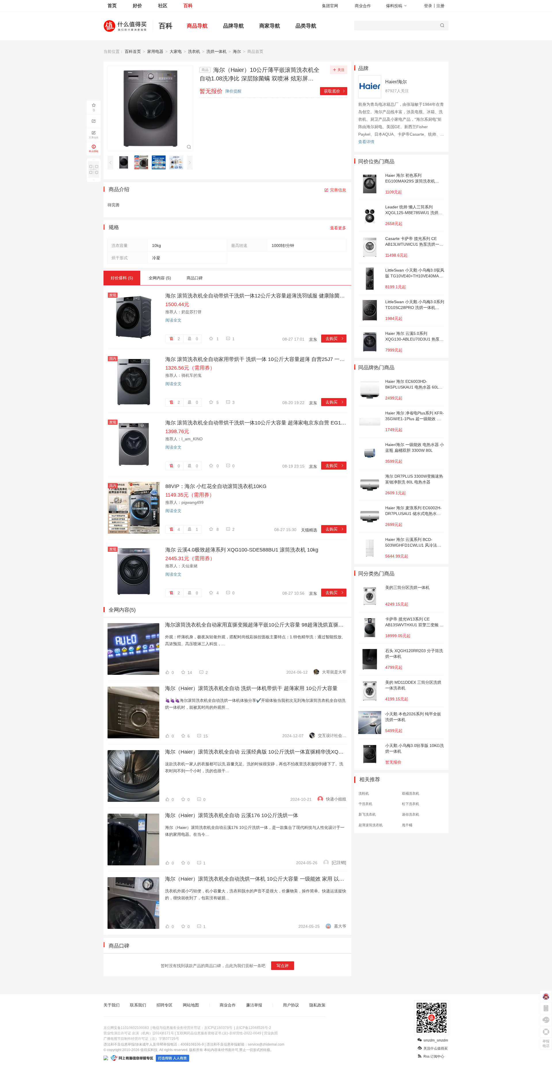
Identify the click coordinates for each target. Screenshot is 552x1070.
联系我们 (138, 1005)
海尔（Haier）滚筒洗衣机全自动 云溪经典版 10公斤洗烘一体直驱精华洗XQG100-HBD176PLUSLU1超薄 (255, 752)
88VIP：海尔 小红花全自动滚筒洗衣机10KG (216, 486)
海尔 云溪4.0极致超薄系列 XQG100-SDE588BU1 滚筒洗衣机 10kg (241, 550)
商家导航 (269, 26)
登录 (428, 5)
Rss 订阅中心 (433, 1056)
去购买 (334, 338)
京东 (313, 339)
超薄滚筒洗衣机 (371, 825)
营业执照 (271, 1033)
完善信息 (338, 190)
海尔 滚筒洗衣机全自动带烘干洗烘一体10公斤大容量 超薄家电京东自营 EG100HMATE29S (255, 423)
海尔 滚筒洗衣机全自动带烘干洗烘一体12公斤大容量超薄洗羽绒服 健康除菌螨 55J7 (255, 296)
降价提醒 (233, 91)
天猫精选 (309, 530)
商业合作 (363, 5)
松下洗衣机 (410, 804)
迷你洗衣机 (410, 814)
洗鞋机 (364, 794)
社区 (162, 5)
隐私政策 (317, 1005)
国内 (112, 359)
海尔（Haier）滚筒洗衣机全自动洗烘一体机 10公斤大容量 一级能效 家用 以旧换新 (255, 879)
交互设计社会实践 (332, 735)
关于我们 (111, 1005)
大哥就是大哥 (334, 672)
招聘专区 (164, 1005)
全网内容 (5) (160, 278)
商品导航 (197, 26)
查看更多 (338, 228)
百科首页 (133, 51)
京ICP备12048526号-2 (253, 1028)
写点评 (283, 965)
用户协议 (291, 1005)
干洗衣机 (365, 804)
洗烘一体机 (216, 51)
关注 (341, 70)
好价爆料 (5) (122, 278)
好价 (137, 5)
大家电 (176, 51)
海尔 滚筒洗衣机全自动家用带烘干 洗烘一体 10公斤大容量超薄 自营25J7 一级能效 (255, 359)
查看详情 (366, 141)
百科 (188, 5)
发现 (112, 295)
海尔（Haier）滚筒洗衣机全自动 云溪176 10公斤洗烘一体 (231, 815)
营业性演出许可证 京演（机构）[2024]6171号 (138, 1033)
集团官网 (330, 5)
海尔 (237, 51)
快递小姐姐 (336, 799)
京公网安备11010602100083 (126, 1028)
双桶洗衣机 (410, 794)
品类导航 (306, 26)
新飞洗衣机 (367, 814)
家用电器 (155, 51)
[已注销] (339, 862)
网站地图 (191, 1005)
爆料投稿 (394, 5)
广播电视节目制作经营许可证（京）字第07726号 (141, 1039)
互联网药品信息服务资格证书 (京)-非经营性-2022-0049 (219, 1033)
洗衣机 (194, 51)
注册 (440, 5)
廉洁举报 (254, 1005)
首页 (112, 5)
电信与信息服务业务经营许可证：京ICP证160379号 (192, 1028)
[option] (125, 162)
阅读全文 (173, 320)
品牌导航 (233, 26)
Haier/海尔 (396, 81)
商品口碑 (195, 278)
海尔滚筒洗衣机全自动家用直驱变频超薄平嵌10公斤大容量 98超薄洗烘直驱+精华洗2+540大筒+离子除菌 (255, 625)
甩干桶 (407, 825)
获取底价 (335, 91)
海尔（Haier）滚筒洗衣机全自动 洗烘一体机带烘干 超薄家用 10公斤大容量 (251, 688)
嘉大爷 (340, 926)
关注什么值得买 (435, 1048)
